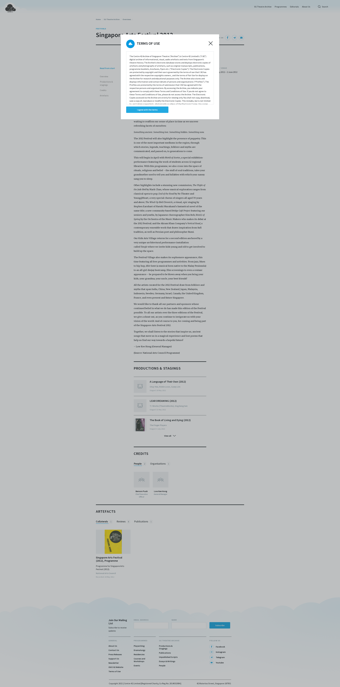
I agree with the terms (147, 109)
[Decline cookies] (210, 43)
